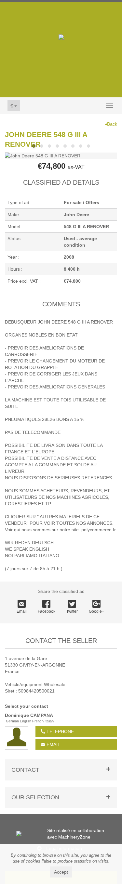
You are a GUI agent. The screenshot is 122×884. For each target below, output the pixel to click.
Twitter (72, 611)
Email (22, 611)
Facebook (46, 611)
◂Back (111, 124)
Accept (61, 872)
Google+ (96, 611)
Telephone (59, 731)
